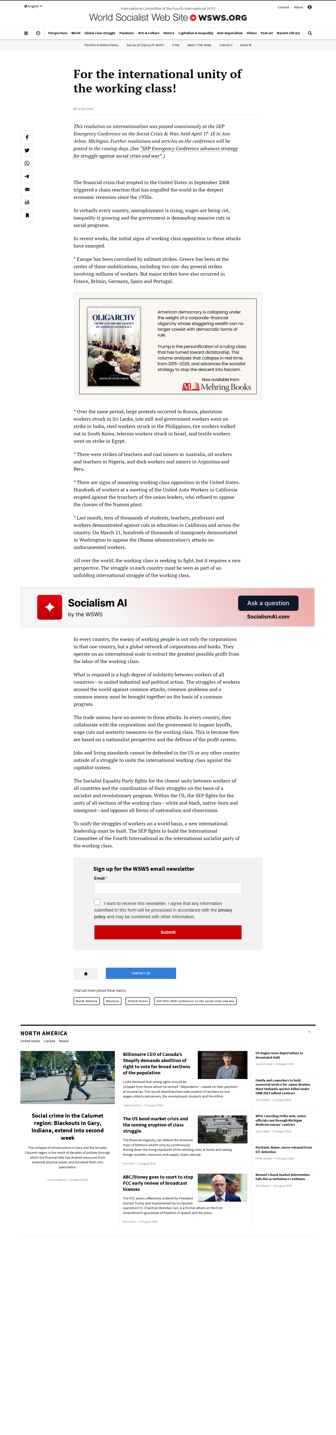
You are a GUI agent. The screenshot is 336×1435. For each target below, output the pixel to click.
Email (99, 878)
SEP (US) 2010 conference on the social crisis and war (195, 1001)
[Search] (310, 35)
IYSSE (176, 45)
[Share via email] (27, 189)
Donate (246, 45)
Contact (283, 7)
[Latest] (38, 35)
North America (86, 1001)
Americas (112, 1001)
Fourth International (101, 45)
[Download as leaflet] (27, 202)
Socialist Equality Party (145, 45)
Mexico (64, 1041)
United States (138, 1001)
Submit (168, 932)
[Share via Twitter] (27, 150)
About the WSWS (199, 45)
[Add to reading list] (27, 215)
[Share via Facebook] (27, 137)
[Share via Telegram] (27, 176)
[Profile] (310, 8)
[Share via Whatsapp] (27, 163)
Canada (49, 1041)
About (298, 7)
